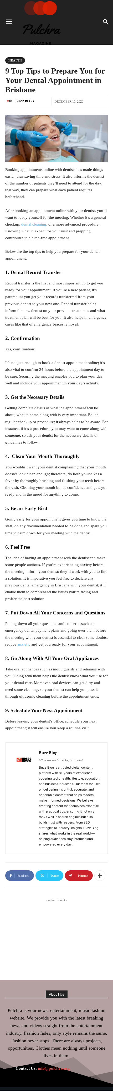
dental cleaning (33, 224)
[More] (99, 875)
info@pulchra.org (54, 1068)
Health (15, 60)
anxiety (23, 644)
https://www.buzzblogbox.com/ (61, 760)
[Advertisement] (56, 935)
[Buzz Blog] (10, 101)
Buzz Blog (25, 101)
